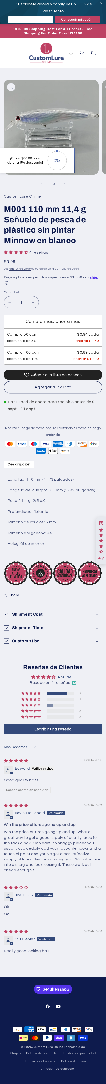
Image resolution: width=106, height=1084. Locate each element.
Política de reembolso (42, 1053)
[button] (10, 52)
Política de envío (73, 1061)
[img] (16, 761)
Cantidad (11, 292)
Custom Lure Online (48, 1047)
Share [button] (14, 595)
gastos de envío (20, 268)
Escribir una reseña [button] (53, 729)
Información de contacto (55, 1068)
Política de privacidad (79, 1053)
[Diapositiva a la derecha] (64, 183)
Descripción (19, 464)
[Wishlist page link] (71, 52)
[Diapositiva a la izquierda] (41, 183)
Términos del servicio (40, 1061)
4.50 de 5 (66, 677)
